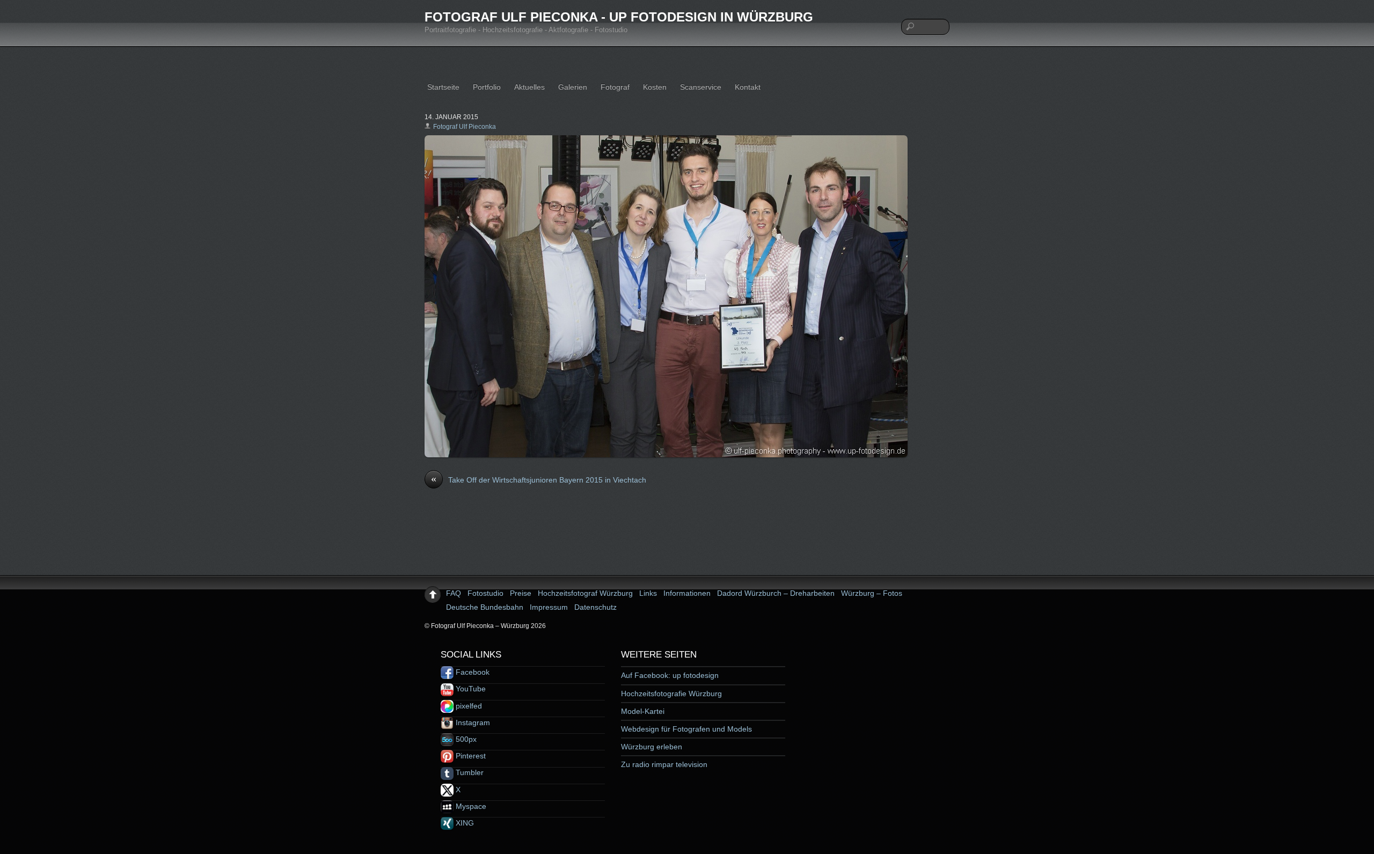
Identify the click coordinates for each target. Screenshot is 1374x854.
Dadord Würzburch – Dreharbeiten (776, 593)
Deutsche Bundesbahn (484, 607)
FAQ (453, 593)
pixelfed (468, 706)
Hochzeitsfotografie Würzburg (671, 693)
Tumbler (469, 772)
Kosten (655, 87)
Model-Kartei (642, 711)
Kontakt (748, 87)
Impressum (549, 607)
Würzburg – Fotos (871, 593)
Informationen (687, 593)
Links (648, 593)
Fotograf (615, 87)
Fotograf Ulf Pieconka (464, 126)
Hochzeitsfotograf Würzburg (585, 593)
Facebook (471, 672)
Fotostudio (485, 593)
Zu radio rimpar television (664, 764)
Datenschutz (595, 607)
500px (465, 739)
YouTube (470, 688)
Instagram (472, 722)
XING (464, 823)
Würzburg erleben (651, 746)
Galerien (572, 87)
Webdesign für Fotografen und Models (686, 729)
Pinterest (470, 755)
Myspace (470, 806)
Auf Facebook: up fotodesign (670, 675)
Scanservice (700, 87)
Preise (520, 593)
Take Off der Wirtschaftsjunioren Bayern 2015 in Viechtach (538, 479)
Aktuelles (529, 87)
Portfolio (487, 87)
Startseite (443, 87)
